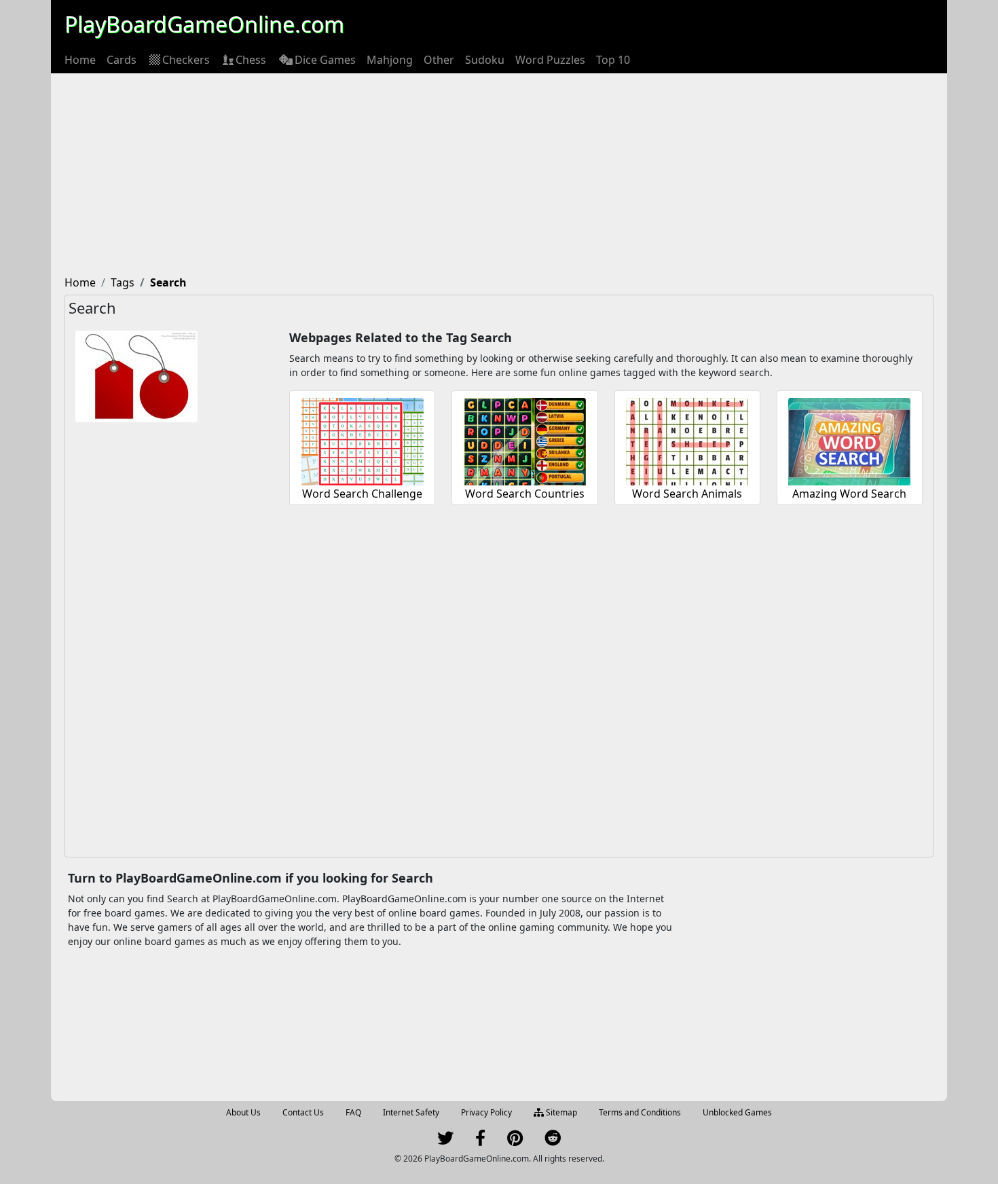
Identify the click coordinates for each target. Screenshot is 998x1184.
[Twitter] (445, 1141)
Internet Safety (411, 1112)
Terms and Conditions (640, 1112)
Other (439, 59)
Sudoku (484, 59)
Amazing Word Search (849, 493)
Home (80, 59)
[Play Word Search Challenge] (362, 439)
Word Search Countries (525, 493)
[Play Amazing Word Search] (849, 439)
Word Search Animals (687, 493)
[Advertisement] (499, 175)
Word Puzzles (550, 59)
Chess (251, 59)
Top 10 (613, 59)
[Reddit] (552, 1141)
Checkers (186, 59)
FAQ (353, 1112)
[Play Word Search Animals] (687, 439)
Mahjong (390, 59)
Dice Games (325, 59)
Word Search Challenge (362, 493)
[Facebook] (480, 1141)
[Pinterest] (515, 1141)
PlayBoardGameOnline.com (204, 24)
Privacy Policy (486, 1112)
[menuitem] (80, 59)
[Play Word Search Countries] (525, 439)
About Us (243, 1112)
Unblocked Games (737, 1112)
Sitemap (560, 1112)
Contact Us (303, 1112)
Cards (121, 59)
